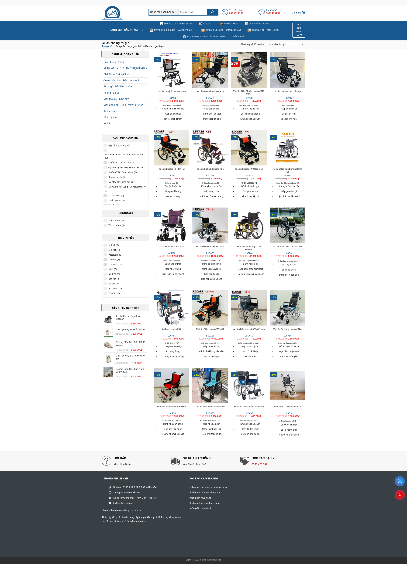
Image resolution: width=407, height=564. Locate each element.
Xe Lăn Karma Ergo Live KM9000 (249, 248)
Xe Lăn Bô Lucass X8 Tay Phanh (249, 329)
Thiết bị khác (238, 36)
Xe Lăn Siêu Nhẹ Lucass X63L (210, 406)
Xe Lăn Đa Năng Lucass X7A (287, 329)
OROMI (113, 283)
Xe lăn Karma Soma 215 (171, 246)
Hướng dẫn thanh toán (200, 508)
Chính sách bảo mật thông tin (204, 492)
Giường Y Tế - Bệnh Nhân (117, 86)
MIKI (112, 269)
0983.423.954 (259, 464)
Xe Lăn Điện (110, 111)
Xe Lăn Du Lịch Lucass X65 (210, 169)
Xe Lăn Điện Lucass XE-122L (210, 246)
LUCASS (115, 264)
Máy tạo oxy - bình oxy (116, 98)
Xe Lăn (206, 24)
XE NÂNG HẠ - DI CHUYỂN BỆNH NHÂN (125, 68)
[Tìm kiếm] (212, 12)
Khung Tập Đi (231, 24)
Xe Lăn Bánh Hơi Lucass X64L (287, 246)
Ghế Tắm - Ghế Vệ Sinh (116, 74)
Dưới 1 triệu (116, 220)
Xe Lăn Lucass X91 (171, 329)
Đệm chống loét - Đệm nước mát (121, 80)
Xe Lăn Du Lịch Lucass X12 (287, 406)
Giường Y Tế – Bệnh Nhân (265, 30)
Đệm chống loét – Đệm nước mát (223, 30)
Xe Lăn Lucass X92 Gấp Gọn (249, 169)
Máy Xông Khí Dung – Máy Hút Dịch (173, 30)
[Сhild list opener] (136, 182)
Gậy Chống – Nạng (259, 24)
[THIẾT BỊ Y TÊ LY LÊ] (122, 13)
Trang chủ (107, 46)
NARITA (114, 274)
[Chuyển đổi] (146, 99)
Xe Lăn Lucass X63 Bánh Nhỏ (171, 406)
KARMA (114, 259)
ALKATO (114, 250)
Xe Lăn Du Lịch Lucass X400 (171, 91)
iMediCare (115, 255)
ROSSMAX (115, 288)
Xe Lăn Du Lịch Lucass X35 (210, 91)
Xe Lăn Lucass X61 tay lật (172, 169)
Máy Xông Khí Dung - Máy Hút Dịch (123, 104)
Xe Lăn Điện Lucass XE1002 (210, 329)
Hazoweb (217, 560)
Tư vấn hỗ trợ (236, 10)
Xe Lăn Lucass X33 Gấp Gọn (287, 91)
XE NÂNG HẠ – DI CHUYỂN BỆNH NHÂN (206, 36)
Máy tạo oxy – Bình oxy (177, 24)
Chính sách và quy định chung (205, 503)
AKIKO (113, 245)
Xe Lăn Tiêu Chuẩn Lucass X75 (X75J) (248, 92)
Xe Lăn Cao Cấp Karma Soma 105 (287, 170)
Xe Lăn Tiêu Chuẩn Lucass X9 (249, 406)
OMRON (114, 279)
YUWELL (114, 293)
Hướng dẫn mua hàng (200, 497)
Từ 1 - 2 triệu (116, 225)
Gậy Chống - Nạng (113, 62)
